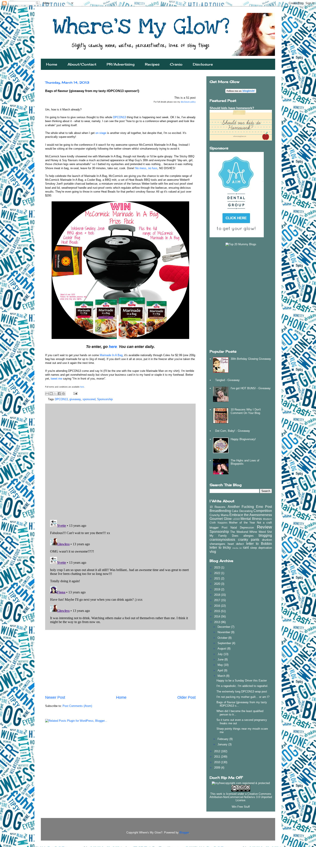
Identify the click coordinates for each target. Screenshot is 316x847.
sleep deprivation (261, 547)
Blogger (184, 832)
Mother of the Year (242, 522)
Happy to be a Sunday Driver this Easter (241, 680)
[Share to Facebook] (59, 393)
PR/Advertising (121, 64)
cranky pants (248, 539)
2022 (217, 573)
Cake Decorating (242, 511)
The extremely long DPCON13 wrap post (241, 691)
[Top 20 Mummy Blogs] (240, 244)
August (222, 648)
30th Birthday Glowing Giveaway (251, 358)
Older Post (186, 697)
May (221, 664)
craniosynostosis (222, 539)
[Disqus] (120, 460)
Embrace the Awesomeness (250, 515)
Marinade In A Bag (111, 355)
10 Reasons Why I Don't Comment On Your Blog (246, 411)
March (222, 675)
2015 (217, 611)
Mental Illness (251, 519)
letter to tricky (220, 547)
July (221, 654)
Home (51, 64)
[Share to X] (55, 393)
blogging (265, 535)
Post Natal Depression (238, 527)
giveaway (75, 399)
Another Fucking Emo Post (250, 507)
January (223, 744)
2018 (217, 594)
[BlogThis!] (51, 393)
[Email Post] (74, 393)
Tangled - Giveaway (227, 380)
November (224, 632)
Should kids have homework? (232, 108)
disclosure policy (188, 102)
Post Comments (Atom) (77, 706)
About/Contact (81, 64)
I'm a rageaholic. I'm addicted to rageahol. (242, 686)
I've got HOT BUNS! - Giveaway (251, 388)
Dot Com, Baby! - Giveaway (232, 430)
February (223, 739)
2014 (217, 616)
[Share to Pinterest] (63, 393)
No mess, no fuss (146, 168)
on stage (101, 133)
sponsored (89, 399)
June (221, 659)
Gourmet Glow (221, 519)
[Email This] (47, 393)
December (224, 626)
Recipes (152, 64)
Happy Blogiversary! (243, 439)
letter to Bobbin (259, 543)
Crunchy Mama (219, 515)
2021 (217, 578)
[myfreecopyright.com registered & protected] (241, 783)
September (225, 643)
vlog (213, 551)
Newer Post (55, 697)
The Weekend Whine (243, 531)
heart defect (236, 543)
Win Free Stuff (241, 806)
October (223, 637)
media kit (237, 548)
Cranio (176, 64)
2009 (217, 767)
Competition (262, 511)
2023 (217, 567)
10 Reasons (217, 507)
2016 (217, 605)
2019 (217, 589)
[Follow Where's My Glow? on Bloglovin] (240, 92)
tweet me (57, 378)
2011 (217, 756)
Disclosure (203, 64)
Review (264, 526)
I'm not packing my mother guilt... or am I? (242, 696)
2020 (217, 583)
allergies (248, 535)
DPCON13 (120, 117)
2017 (217, 600)
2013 (217, 622)
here (113, 347)
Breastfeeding (220, 511)
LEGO (236, 519)
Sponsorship (105, 399)
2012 (217, 751)
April (221, 670)
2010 (217, 762)
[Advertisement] (120, 662)
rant (246, 547)
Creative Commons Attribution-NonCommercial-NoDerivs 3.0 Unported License (241, 797)
